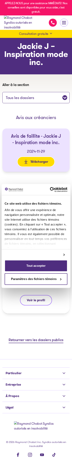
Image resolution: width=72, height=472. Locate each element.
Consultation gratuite (33, 33)
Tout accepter (36, 266)
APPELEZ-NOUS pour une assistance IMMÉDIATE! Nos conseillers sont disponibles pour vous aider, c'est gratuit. (36, 7)
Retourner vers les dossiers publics (36, 340)
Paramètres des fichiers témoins (34, 279)
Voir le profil (39, 301)
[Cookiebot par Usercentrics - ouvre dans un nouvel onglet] (50, 189)
